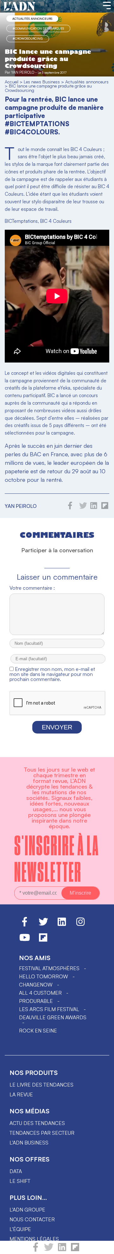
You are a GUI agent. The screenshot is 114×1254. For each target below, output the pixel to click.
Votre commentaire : (32, 588)
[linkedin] (62, 1250)
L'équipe (20, 1229)
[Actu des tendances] (19, 7)
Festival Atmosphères (49, 968)
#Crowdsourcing (28, 38)
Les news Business (42, 81)
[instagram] (80, 924)
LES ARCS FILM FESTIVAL (49, 1009)
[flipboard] (75, 1250)
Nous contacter (32, 1219)
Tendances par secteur (42, 1133)
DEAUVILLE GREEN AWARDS (52, 1017)
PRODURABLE (36, 1001)
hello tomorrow (43, 976)
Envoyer (57, 727)
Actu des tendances (37, 1123)
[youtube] (24, 940)
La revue (21, 1094)
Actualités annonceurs (32, 18)
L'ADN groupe (27, 1209)
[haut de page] (103, 1246)
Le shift (20, 1181)
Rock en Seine (38, 1030)
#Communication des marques (38, 28)
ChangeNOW (36, 984)
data (16, 1171)
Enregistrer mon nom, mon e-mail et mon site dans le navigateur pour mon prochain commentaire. (52, 674)
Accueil (11, 81)
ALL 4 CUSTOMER (40, 993)
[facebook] (35, 1250)
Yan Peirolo (22, 72)
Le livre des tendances (41, 1085)
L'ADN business (29, 1142)
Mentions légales (34, 1239)
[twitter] (49, 1250)
